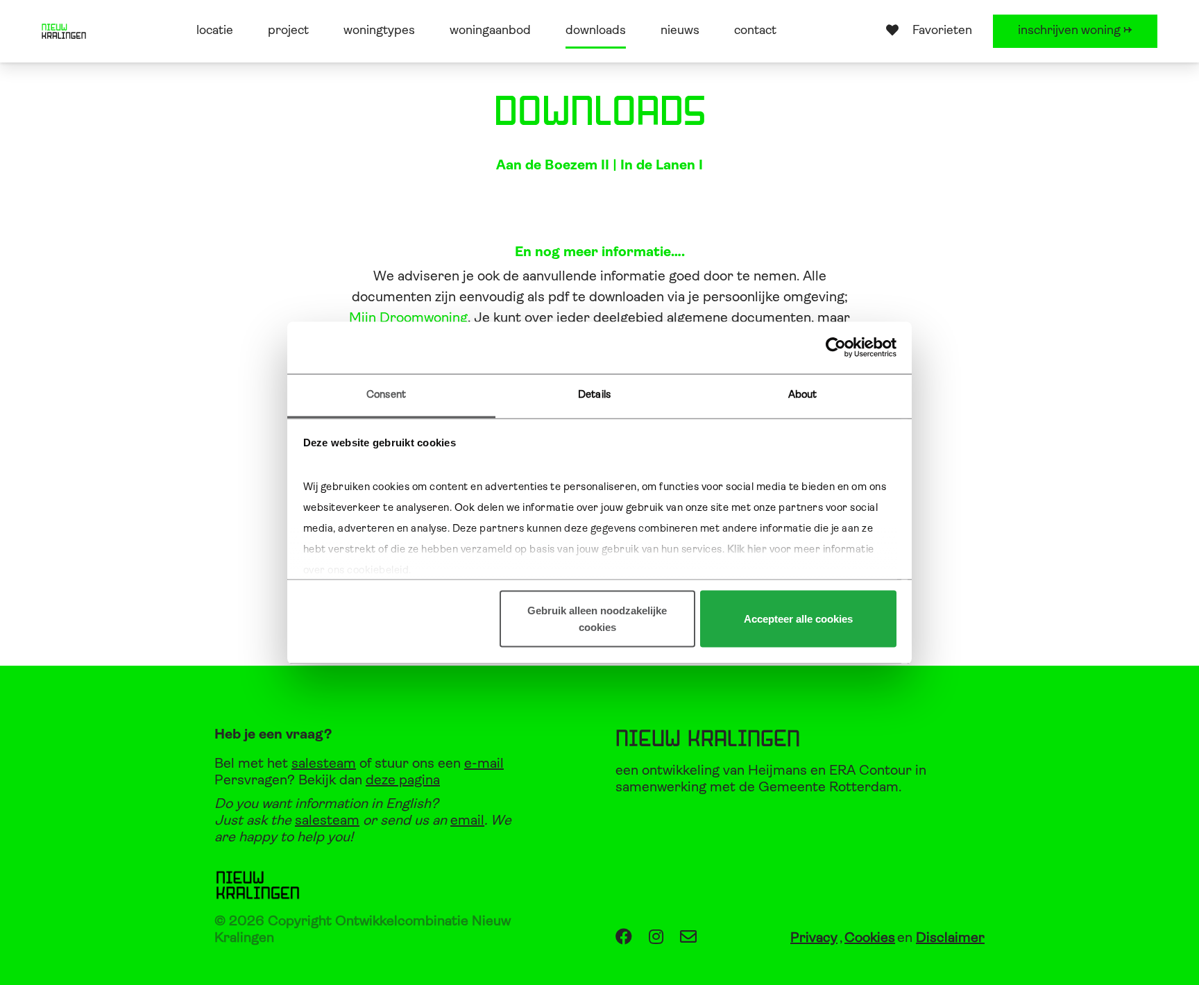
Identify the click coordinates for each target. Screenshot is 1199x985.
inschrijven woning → (1075, 31)
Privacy (813, 938)
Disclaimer (950, 938)
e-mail (484, 764)
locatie (214, 31)
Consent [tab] (386, 394)
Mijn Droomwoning (408, 319)
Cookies (869, 938)
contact (755, 31)
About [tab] (802, 394)
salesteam (323, 764)
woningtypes (379, 31)
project (288, 31)
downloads (596, 31)
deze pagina (403, 781)
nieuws (680, 31)
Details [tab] (594, 394)
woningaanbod (490, 31)
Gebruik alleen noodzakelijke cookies (597, 619)
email (467, 821)
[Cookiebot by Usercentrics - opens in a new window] (835, 347)
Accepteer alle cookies (798, 619)
